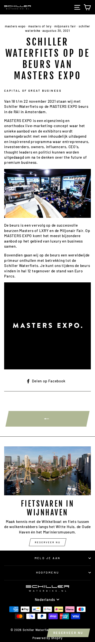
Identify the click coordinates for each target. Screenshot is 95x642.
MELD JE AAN (48, 558)
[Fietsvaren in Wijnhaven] (47, 470)
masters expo (15, 26)
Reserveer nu (47, 542)
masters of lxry (39, 26)
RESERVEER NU (68, 632)
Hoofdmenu (47, 572)
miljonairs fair (65, 26)
